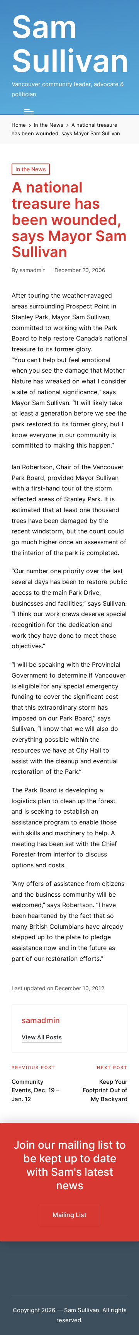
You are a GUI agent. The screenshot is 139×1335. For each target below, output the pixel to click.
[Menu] (29, 111)
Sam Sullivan (70, 44)
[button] (42, 1037)
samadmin (41, 1020)
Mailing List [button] (69, 1215)
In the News (30, 169)
